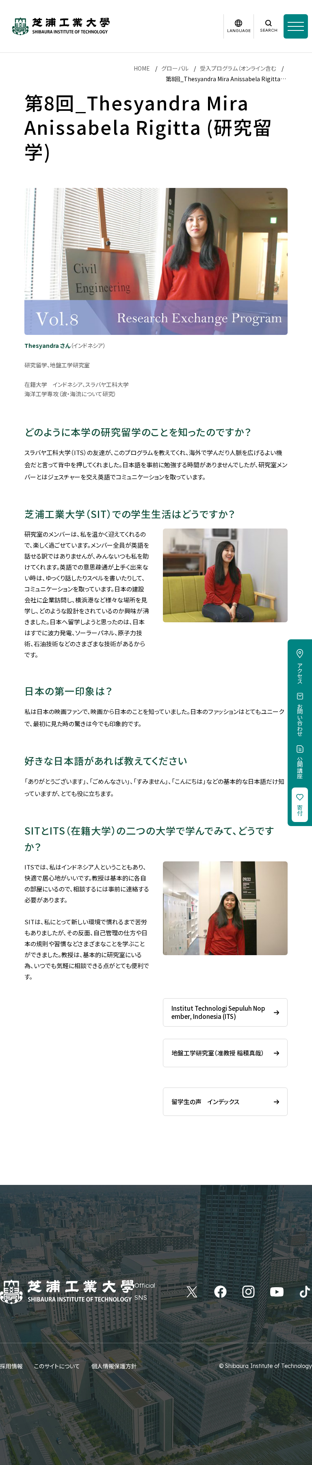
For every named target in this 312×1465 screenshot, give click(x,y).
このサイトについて (57, 1366)
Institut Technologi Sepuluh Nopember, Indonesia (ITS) (218, 1012)
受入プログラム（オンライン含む (238, 68)
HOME (142, 68)
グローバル (174, 68)
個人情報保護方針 (114, 1366)
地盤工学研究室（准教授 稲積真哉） (217, 1053)
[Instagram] (248, 1292)
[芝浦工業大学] (61, 26)
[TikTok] (305, 1292)
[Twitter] (192, 1292)
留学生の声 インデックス (205, 1101)
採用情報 (11, 1366)
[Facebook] (220, 1292)
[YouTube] (277, 1292)
